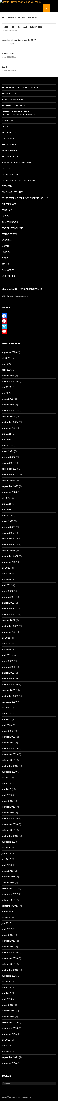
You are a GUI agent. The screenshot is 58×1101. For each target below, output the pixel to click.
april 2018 (7, 865)
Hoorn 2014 (8, 138)
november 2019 (10, 754)
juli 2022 (6, 568)
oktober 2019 (8, 760)
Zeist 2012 (7, 210)
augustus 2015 (9, 1034)
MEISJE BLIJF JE (9, 132)
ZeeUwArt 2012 (9, 234)
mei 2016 (6, 993)
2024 (4, 66)
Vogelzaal (7, 240)
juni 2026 (6, 364)
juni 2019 (6, 783)
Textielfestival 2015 (12, 228)
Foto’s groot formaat (14, 99)
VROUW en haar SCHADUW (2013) (18, 162)
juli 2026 (6, 358)
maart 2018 (7, 871)
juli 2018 (6, 847)
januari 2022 (8, 602)
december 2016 (10, 952)
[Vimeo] (29, 326)
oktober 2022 (8, 550)
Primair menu (54, 8)
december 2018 (10, 818)
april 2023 (7, 515)
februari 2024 (8, 457)
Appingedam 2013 (10, 144)
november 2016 (10, 958)
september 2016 (10, 970)
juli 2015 (6, 1040)
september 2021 (10, 626)
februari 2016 (8, 1010)
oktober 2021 (8, 620)
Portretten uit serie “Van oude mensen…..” (25, 198)
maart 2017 (7, 935)
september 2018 (10, 836)
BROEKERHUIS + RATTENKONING (22, 27)
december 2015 (10, 1022)
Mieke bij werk (9, 150)
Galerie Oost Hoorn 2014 (15, 105)
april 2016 (7, 999)
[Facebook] (29, 315)
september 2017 (10, 905)
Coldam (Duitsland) (12, 192)
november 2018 (10, 824)
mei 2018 (6, 859)
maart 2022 (7, 591)
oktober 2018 (8, 830)
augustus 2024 (9, 428)
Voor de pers (9, 276)
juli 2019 (6, 777)
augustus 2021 (9, 632)
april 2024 (7, 445)
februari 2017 (8, 940)
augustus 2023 (9, 492)
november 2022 (10, 544)
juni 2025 (6, 387)
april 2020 (7, 725)
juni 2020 (6, 713)
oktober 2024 (8, 416)
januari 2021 (8, 672)
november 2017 (10, 894)
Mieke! (14, 30)
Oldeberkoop (9, 204)
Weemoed (7, 186)
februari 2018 (8, 876)
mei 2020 (6, 719)
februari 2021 (8, 667)
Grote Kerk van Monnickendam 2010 (21, 180)
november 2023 (10, 474)
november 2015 (10, 1028)
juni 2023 (6, 503)
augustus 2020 (9, 702)
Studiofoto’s (9, 93)
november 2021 (10, 614)
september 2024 (10, 422)
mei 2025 (6, 393)
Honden (6, 252)
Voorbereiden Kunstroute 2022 (19, 40)
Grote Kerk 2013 (10, 174)
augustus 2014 (9, 1063)
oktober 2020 (8, 690)
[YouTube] (29, 331)
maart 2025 (7, 399)
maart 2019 (7, 801)
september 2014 (10, 1057)
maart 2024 (7, 451)
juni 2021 (6, 643)
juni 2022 (6, 573)
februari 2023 (8, 527)
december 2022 (10, 538)
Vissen (5, 246)
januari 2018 (8, 882)
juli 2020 (6, 707)
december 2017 (10, 888)
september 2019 (10, 766)
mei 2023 (6, 509)
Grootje (6, 168)
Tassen (5, 258)
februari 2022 (8, 597)
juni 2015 (6, 1045)
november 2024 (10, 410)
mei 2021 (6, 649)
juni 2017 (6, 923)
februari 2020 (8, 737)
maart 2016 (7, 1005)
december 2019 (10, 748)
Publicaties (8, 270)
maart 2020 (7, 731)
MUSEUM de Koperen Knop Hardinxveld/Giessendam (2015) (18, 113)
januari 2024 (8, 463)
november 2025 (10, 381)
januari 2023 (8, 533)
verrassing (8, 53)
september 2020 (10, 696)
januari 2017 (8, 946)
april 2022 (7, 585)
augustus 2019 (9, 771)
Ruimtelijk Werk (10, 222)
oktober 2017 (8, 900)
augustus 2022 (9, 562)
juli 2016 (6, 981)
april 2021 (7, 655)
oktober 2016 (8, 964)
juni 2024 (6, 434)
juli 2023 (6, 498)
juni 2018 (6, 853)
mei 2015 (6, 1051)
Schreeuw (7, 120)
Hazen (5, 126)
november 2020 (10, 684)
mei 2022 (6, 579)
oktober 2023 (8, 480)
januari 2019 (8, 812)
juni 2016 (6, 987)
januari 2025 (8, 404)
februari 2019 (8, 806)
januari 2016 (8, 1016)
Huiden (5, 216)
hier (8, 296)
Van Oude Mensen (11, 156)
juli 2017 (6, 917)
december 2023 (10, 468)
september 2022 (10, 556)
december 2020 (10, 678)
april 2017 (7, 929)
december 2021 (10, 608)
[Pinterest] (29, 321)
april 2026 (7, 369)
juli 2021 (6, 637)
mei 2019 (6, 789)
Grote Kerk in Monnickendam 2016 (20, 87)
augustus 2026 (9, 352)
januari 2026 (8, 375)
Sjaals (5, 264)
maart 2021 (7, 661)
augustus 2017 (9, 911)
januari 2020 (8, 742)
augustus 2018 (9, 841)
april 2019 (7, 795)
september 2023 (10, 486)
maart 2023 (7, 521)
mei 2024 (6, 439)
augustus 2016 (9, 975)
